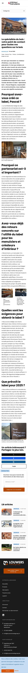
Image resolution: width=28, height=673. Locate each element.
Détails (16, 670)
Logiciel (4, 596)
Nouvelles (5, 51)
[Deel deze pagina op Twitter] (14, 454)
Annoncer (5, 604)
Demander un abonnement (10, 610)
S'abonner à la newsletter (14, 489)
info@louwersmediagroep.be (12, 653)
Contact (4, 607)
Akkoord (8, 670)
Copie (14, 466)
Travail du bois (6, 593)
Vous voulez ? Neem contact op (13, 571)
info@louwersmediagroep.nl (12, 633)
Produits (4, 587)
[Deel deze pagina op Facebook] (14, 458)
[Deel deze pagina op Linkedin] (14, 462)
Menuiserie (5, 590)
